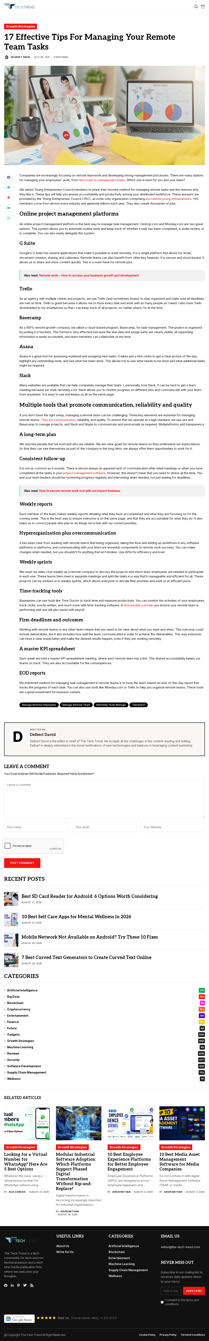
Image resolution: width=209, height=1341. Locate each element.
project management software (84, 473)
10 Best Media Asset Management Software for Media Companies (179, 1162)
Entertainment (105, 1015)
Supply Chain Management (105, 1072)
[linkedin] (12, 1285)
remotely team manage (111, 704)
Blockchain (105, 1003)
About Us (62, 1246)
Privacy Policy (168, 1334)
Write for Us (65, 1252)
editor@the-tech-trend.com (180, 1247)
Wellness (105, 1078)
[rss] (31, 1285)
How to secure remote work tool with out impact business (79, 491)
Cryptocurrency (105, 1009)
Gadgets (105, 1034)
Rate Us (63, 1318)
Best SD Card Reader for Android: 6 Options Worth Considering (90, 896)
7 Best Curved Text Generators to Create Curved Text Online (86, 957)
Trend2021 (138, 704)
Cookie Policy (147, 1334)
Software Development (105, 1066)
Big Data (105, 996)
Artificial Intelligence (105, 990)
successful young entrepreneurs (168, 199)
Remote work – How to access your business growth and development (89, 275)
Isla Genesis (17, 1192)
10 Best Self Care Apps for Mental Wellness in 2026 (76, 916)
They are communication (58, 420)
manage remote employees (39, 704)
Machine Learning (105, 1047)
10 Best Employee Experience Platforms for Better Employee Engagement (129, 1162)
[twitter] (25, 1285)
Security (105, 1059)
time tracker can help (138, 605)
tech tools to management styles (102, 180)
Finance (105, 1022)
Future (105, 1028)
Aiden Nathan (69, 1211)
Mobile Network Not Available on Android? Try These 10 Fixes (90, 937)
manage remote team (76, 704)
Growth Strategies (20, 26)
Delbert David (20, 57)
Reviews (105, 1053)
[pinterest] (18, 1285)
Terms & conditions (193, 1334)
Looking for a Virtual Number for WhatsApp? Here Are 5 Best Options (25, 1162)
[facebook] (5, 1285)
